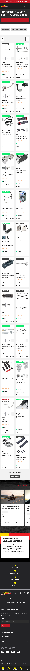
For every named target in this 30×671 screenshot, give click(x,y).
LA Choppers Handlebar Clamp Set (8, 175)
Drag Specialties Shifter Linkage (8, 347)
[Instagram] (20, 593)
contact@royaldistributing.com (16, 602)
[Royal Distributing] (4, 5)
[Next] (13, 58)
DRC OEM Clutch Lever (7, 102)
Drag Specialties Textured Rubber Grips (7, 244)
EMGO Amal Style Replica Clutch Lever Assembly (21, 276)
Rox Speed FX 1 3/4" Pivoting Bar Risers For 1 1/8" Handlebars (22, 383)
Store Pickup (15, 585)
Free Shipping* (15, 567)
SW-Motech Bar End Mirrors (21, 99)
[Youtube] (28, 593)
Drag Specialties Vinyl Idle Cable (21, 347)
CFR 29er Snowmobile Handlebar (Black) (21, 308)
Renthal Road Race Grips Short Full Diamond (21, 458)
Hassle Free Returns (15, 579)
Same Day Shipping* (15, 573)
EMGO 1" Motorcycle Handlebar (7, 420)
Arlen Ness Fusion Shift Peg (7, 311)
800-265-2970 (16, 598)
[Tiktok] (24, 593)
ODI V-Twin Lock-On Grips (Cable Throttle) (21, 137)
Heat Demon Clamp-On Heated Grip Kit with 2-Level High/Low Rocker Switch (7, 379)
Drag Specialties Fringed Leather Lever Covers (7, 133)
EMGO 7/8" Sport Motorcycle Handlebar (7, 65)
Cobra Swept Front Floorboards (21, 171)
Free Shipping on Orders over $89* (15, 1)
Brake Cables (5, 29)
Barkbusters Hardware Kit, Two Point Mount (22, 65)
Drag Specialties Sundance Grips (20, 417)
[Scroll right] (28, 32)
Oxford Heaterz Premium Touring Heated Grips (20, 209)
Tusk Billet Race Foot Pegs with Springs (7, 454)
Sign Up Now (5, 626)
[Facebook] (15, 593)
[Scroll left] (2, 32)
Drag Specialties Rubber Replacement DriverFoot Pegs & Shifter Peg (8, 276)
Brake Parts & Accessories (19, 29)
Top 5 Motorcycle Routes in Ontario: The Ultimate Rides (10, 507)
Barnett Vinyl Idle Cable (7, 208)
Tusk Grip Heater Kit (21, 240)
